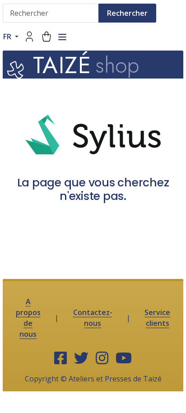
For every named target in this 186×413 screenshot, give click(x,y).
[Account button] (29, 36)
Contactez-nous (92, 317)
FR (8, 37)
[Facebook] (60, 358)
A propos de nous (28, 318)
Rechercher (127, 13)
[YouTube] (124, 358)
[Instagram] (102, 358)
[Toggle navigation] (62, 37)
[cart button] (46, 36)
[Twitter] (81, 358)
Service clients (157, 317)
